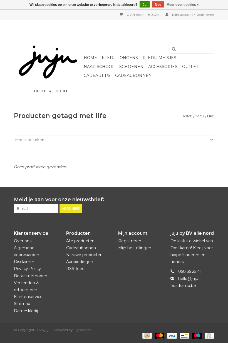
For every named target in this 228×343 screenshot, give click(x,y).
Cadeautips (97, 75)
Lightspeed (82, 330)
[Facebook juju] (199, 199)
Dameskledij (26, 310)
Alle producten (80, 240)
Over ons (22, 240)
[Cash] (146, 335)
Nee (158, 5)
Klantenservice (28, 296)
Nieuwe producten (84, 254)
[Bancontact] (184, 335)
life (210, 116)
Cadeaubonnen (133, 75)
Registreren (129, 240)
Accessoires (162, 66)
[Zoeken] (174, 49)
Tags (199, 116)
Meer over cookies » (183, 5)
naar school (99, 66)
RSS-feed (75, 268)
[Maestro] (196, 335)
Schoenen (131, 66)
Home (90, 57)
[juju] (48, 62)
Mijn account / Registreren (192, 14)
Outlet (190, 66)
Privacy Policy (27, 268)
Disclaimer (24, 261)
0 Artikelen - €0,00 (143, 14)
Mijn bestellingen (134, 247)
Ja (145, 5)
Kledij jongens (120, 57)
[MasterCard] (159, 335)
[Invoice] (208, 335)
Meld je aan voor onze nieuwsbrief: (59, 200)
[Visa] (171, 335)
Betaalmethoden (30, 275)
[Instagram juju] (209, 199)
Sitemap (22, 303)
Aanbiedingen (79, 261)
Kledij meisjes (159, 57)
